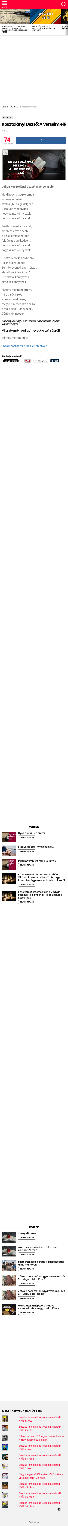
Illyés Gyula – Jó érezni (31, 833)
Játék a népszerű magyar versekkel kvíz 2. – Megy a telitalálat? (41, 1292)
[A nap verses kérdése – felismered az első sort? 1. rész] (9, 1251)
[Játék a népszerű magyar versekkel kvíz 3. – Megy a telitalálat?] (9, 1280)
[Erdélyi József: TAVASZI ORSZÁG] (9, 851)
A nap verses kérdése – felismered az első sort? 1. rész (40, 1249)
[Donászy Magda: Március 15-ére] (9, 864)
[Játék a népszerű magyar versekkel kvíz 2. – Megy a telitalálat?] (9, 1295)
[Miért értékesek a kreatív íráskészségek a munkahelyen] (9, 1265)
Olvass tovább (27, 837)
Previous (1, 22)
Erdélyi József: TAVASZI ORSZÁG (36, 847)
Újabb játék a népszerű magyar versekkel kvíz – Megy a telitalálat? (38, 1307)
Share (5, 152)
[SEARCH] (63, 4)
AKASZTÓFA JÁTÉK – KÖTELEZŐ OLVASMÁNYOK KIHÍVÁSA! (43, 28)
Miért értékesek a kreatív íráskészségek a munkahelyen (41, 1263)
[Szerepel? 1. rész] (9, 1237)
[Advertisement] (34, 70)
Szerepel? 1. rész (27, 1233)
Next (66, 22)
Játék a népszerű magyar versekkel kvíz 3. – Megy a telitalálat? (41, 1278)
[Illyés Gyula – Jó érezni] (9, 837)
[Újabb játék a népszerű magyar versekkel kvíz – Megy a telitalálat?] (9, 1309)
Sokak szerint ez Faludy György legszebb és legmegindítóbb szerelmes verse (14, 29)
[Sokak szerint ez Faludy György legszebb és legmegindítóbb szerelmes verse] (15, 16)
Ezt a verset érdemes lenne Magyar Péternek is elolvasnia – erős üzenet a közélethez (40, 894)
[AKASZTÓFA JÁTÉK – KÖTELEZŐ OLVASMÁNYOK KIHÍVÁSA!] (45, 16)
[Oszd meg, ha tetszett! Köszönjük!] (41, 140)
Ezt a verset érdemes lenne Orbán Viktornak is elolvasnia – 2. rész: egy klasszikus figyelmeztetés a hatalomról (41, 877)
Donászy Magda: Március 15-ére (37, 860)
